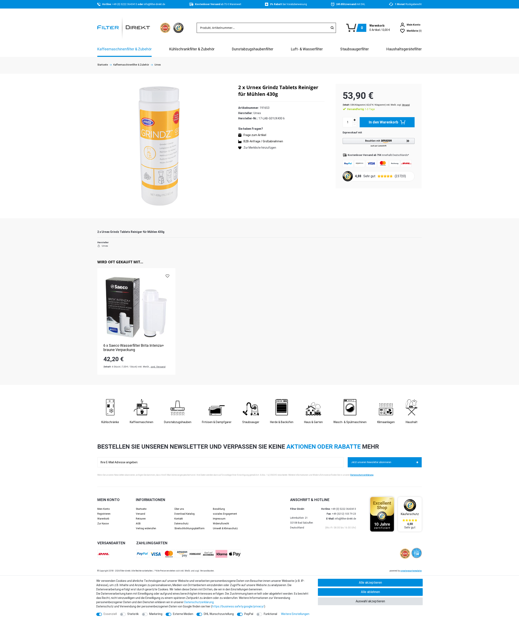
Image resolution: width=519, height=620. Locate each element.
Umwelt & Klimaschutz (225, 528)
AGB (138, 523)
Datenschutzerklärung (361, 475)
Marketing (155, 614)
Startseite (102, 64)
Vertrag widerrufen (146, 528)
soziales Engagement (225, 513)
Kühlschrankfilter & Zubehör (191, 49)
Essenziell (110, 614)
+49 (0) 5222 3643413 (125, 4)
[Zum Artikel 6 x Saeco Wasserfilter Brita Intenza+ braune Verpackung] (136, 307)
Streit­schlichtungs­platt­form (189, 528)
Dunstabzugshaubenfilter (252, 49)
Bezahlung (219, 509)
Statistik (133, 614)
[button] (379, 142)
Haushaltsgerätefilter (404, 49)
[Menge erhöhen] (355, 120)
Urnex (157, 64)
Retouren (141, 518)
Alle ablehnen (370, 592)
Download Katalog (184, 513)
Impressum (219, 518)
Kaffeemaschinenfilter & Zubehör (124, 49)
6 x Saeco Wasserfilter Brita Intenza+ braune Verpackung (133, 347)
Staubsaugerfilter (354, 49)
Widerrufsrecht (221, 523)
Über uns (179, 509)
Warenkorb (103, 518)
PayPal (248, 614)
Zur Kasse (103, 523)
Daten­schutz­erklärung (199, 602)
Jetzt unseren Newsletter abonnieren (371, 462)
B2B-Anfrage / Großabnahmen (263, 141)
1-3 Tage (361, 109)
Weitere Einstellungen (295, 614)
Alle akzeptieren (370, 582)
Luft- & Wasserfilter (307, 49)
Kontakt (178, 518)
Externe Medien (183, 614)
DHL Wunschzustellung (219, 614)
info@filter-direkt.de (154, 4)
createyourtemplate (411, 571)
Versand (406, 105)
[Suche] (332, 28)
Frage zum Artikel (254, 135)
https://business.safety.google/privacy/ (238, 606)
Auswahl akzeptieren (370, 601)
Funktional (270, 614)
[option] (136, 321)
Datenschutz (181, 523)
